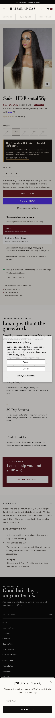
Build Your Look (45, 17)
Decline (26, 368)
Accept (26, 362)
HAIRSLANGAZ (23, 9)
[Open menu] (3, 9)
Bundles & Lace (25, 17)
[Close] (51, 682)
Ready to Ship (7, 17)
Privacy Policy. (19, 354)
